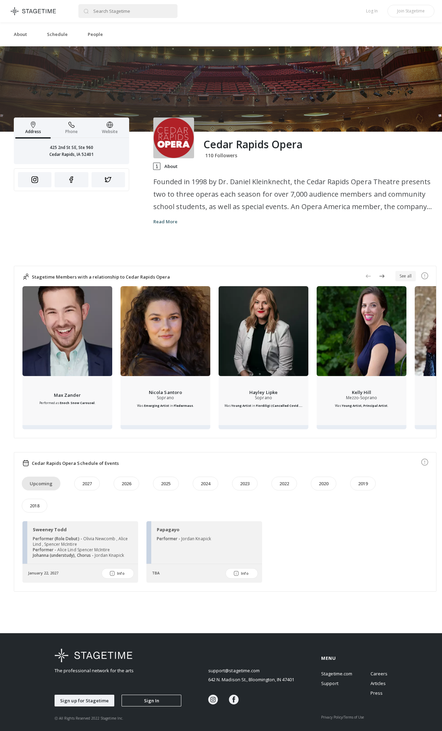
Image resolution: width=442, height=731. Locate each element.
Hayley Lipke (263, 392)
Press (377, 693)
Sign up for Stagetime (84, 700)
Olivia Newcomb (99, 539)
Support (329, 683)
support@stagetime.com (234, 670)
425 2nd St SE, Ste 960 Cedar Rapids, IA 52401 (71, 150)
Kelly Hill (361, 392)
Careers (379, 674)
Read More (165, 221)
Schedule (57, 34)
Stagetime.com (336, 674)
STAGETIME (33, 11)
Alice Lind (67, 550)
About (20, 34)
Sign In (151, 700)
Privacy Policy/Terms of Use (342, 717)
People (95, 34)
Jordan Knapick (109, 555)
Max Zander (67, 395)
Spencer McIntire (93, 550)
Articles (378, 683)
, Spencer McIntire (59, 544)
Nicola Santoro (165, 392)
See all (406, 276)
